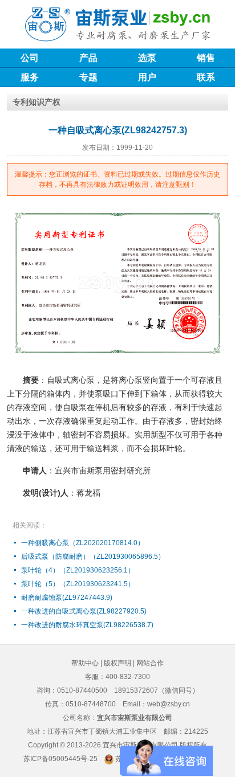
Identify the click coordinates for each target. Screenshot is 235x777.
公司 (30, 58)
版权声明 (117, 663)
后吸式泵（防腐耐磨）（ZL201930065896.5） (93, 557)
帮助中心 (85, 663)
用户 (147, 77)
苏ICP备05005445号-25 (60, 759)
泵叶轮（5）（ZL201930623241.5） (78, 584)
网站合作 (150, 663)
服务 (30, 77)
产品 (88, 58)
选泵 (147, 58)
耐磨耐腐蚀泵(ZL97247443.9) (66, 598)
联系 (206, 77)
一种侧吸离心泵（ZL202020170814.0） (82, 543)
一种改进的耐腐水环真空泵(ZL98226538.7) (87, 625)
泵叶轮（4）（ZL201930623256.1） (78, 570)
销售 (206, 58)
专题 (88, 77)
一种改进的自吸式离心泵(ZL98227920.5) (84, 611)
